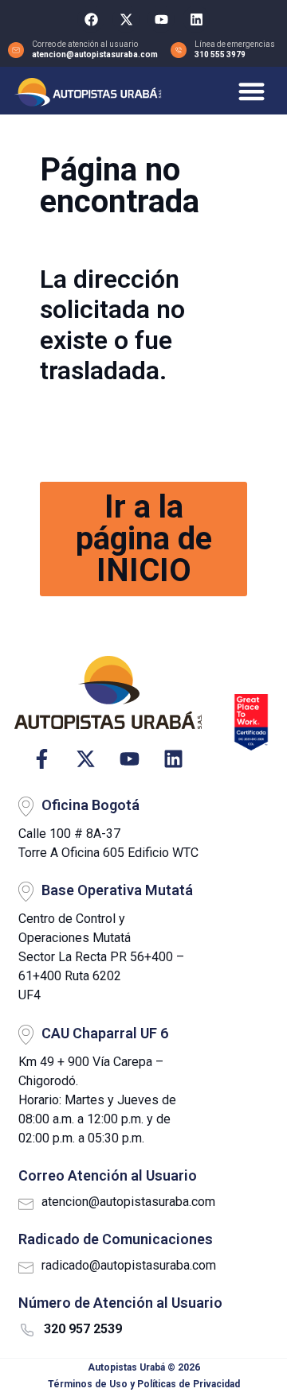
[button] (252, 91)
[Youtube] (161, 19)
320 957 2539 (83, 1328)
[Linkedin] (196, 19)
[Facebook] (90, 19)
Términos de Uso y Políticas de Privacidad (144, 1384)
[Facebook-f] (42, 759)
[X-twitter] (126, 19)
